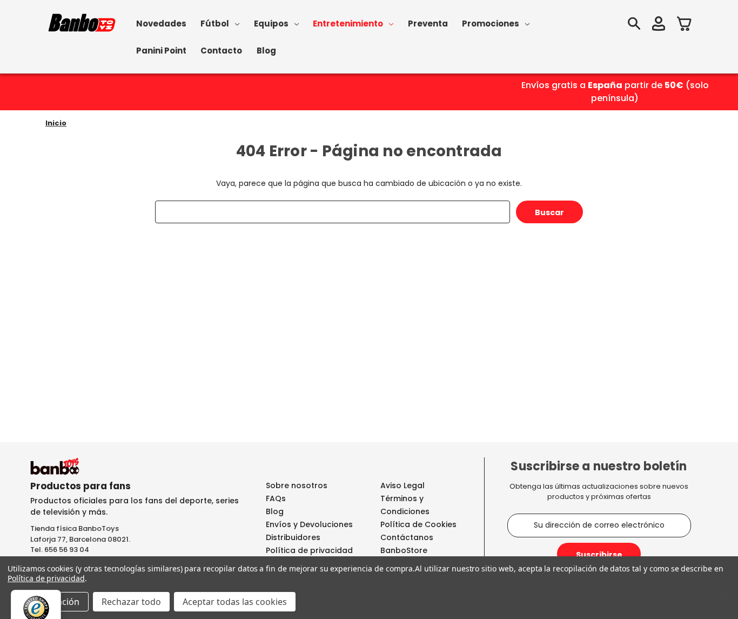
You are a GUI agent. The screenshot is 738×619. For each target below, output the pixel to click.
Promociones (490, 23)
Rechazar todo (131, 602)
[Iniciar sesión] (658, 25)
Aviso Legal (402, 485)
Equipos (271, 23)
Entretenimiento (348, 23)
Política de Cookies (418, 524)
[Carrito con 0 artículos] (684, 25)
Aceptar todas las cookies (235, 602)
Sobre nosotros (296, 485)
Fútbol (214, 23)
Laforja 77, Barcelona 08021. (80, 539)
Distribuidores (293, 537)
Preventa (428, 23)
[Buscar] (633, 25)
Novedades (161, 23)
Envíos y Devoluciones (309, 524)
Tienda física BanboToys (74, 528)
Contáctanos (406, 537)
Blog (266, 50)
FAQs (276, 498)
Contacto (221, 50)
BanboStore (403, 550)
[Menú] (720, 596)
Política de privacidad (309, 550)
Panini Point (161, 50)
